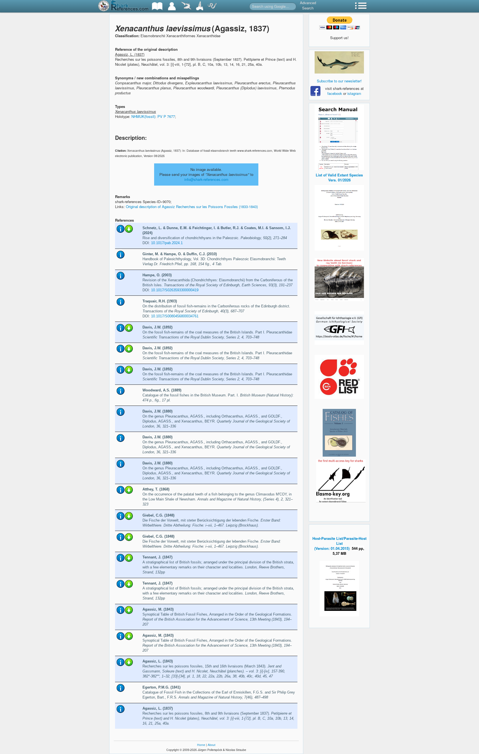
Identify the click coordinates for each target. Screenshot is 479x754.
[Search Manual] (339, 136)
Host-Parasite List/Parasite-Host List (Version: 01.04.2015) (339, 543)
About (211, 745)
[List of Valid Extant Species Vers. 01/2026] (339, 217)
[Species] (186, 6)
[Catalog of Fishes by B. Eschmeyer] (339, 433)
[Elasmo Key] (341, 480)
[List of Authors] (172, 6)
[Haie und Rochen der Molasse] (339, 279)
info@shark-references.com (206, 179)
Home (201, 745)
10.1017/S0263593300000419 (174, 290)
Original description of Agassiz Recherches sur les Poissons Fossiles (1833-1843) (192, 206)
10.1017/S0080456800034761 (174, 316)
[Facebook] (339, 62)
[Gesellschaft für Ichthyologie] (339, 327)
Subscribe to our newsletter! (339, 81)
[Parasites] (212, 6)
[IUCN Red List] (339, 377)
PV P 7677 (166, 116)
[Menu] (361, 6)
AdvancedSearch (308, 5)
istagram (354, 93)
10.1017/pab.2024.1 (167, 243)
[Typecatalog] (199, 6)
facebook (334, 93)
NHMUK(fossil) (143, 116)
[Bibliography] (157, 6)
